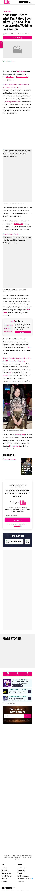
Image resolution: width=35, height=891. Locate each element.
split (9, 372)
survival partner (20, 434)
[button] (30, 2)
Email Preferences (7, 876)
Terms (24, 524)
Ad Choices (21, 881)
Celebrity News (7, 11)
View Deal (22, 332)
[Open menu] (2, 2)
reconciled (6, 375)
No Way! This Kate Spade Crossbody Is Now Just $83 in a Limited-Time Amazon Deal (22, 327)
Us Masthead (5, 871)
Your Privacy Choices (23, 879)
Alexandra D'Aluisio (9, 34)
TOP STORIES (16, 38)
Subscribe (23, 2)
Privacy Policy (17, 526)
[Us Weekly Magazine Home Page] (6, 2)
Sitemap (4, 881)
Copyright (20, 873)
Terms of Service (22, 868)
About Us (4, 868)
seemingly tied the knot (12, 102)
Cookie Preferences (23, 876)
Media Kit (4, 879)
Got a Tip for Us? (6, 873)
